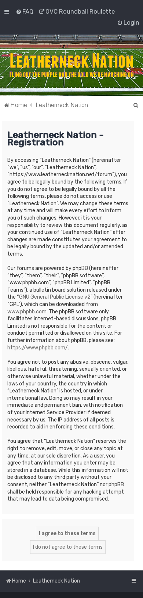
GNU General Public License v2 (55, 297)
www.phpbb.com (27, 312)
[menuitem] (24, 11)
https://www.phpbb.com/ (37, 348)
